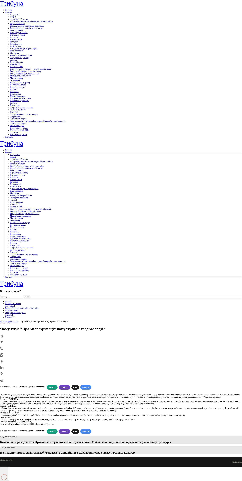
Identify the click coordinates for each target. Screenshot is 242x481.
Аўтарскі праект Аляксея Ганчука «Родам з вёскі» (31, 21)
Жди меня (14, 53)
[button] (4, 474)
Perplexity (64, 387)
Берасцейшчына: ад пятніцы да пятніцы (27, 26)
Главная (8, 10)
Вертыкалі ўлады (17, 35)
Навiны (13, 89)
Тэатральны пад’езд (18, 123)
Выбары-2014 (16, 39)
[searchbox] (11, 297)
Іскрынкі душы (16, 62)
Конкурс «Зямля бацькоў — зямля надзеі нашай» (31, 69)
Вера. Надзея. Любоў (19, 33)
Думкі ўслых (15, 46)
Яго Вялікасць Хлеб (18, 135)
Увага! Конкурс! (17, 125)
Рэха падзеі (15, 105)
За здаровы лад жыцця (19, 58)
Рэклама (13, 103)
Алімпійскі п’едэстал (19, 19)
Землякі (13, 60)
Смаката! (14, 112)
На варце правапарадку (20, 82)
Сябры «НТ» (15, 116)
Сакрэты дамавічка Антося (21, 107)
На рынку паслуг (17, 87)
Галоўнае (14, 42)
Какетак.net (15, 64)
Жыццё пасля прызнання (21, 55)
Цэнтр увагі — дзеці (19, 128)
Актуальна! (15, 14)
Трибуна (11, 3)
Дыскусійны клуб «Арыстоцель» (24, 48)
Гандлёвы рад (16, 44)
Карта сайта (237, 462)
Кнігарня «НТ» (16, 67)
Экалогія (14, 132)
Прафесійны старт (18, 96)
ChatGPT (52, 387)
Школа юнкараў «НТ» (19, 130)
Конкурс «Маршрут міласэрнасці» (24, 73)
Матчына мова (16, 78)
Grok (75, 387)
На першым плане (18, 85)
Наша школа (15, 94)
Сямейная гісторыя (18, 119)
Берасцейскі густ (17, 24)
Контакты (9, 137)
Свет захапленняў (17, 110)
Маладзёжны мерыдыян (20, 76)
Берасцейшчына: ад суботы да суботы (26, 28)
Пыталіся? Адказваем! (19, 101)
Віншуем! (14, 37)
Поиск (27, 297)
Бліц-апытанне (16, 30)
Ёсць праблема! (16, 51)
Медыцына (15, 80)
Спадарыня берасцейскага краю (24, 114)
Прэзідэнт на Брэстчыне (20, 98)
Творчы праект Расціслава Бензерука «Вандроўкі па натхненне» (37, 121)
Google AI (86, 387)
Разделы (8, 12)
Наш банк (14, 92)
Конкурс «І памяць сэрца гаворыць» (25, 71)
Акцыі (13, 17)
